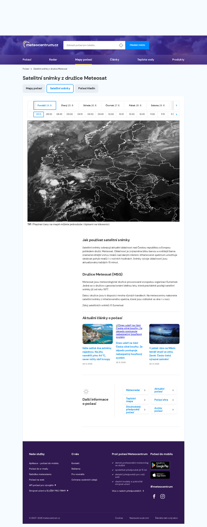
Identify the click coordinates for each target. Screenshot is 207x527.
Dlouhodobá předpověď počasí (133, 410)
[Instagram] (162, 499)
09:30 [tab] (90, 114)
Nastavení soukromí (139, 518)
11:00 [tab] (152, 114)
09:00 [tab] (70, 114)
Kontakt (75, 463)
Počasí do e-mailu (38, 468)
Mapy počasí (83, 59)
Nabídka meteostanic (40, 474)
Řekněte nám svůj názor (166, 518)
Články (114, 59)
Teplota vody (145, 59)
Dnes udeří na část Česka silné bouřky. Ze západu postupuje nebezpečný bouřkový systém (129, 350)
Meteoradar (133, 390)
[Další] (176, 105)
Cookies (119, 518)
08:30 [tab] (49, 114)
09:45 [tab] (101, 114)
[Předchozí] (30, 105)
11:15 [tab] (163, 114)
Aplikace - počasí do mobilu (44, 463)
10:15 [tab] (121, 114)
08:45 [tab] (59, 114)
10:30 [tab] (132, 114)
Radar (53, 59)
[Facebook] (154, 499)
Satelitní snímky (60, 88)
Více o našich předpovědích (126, 490)
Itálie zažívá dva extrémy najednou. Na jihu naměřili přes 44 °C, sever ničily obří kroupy (96, 354)
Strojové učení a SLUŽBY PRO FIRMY (47, 490)
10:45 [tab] (142, 114)
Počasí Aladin (86, 88)
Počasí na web (36, 479)
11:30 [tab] (173, 114)
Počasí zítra (161, 399)
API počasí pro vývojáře (41, 485)
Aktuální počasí (159, 390)
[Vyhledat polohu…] (121, 45)
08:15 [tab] (38, 114)
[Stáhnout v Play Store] (160, 465)
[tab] (45, 105)
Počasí (27, 59)
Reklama (75, 468)
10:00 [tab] (111, 114)
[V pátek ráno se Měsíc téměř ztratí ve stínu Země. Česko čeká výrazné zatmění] (164, 334)
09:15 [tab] (80, 114)
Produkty (178, 59)
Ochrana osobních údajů (84, 479)
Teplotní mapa (131, 400)
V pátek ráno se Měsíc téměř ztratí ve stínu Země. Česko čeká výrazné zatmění (162, 354)
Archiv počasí (158, 410)
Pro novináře (77, 474)
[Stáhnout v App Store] (160, 475)
